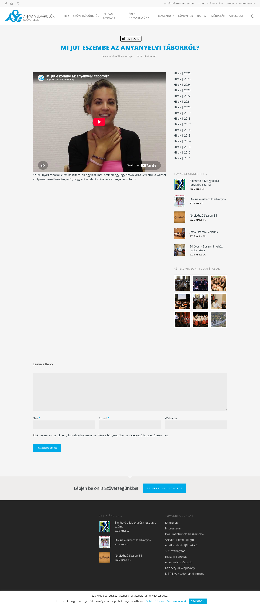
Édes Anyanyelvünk (139, 15)
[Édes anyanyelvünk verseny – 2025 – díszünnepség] (200, 319)
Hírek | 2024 (182, 85)
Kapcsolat (236, 15)
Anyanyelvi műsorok (178, 562)
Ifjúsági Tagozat (109, 15)
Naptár (202, 15)
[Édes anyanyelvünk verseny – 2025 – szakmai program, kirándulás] (218, 319)
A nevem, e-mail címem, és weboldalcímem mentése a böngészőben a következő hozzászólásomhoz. (102, 435)
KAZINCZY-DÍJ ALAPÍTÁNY (210, 3)
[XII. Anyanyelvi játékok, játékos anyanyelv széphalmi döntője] (182, 301)
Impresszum (173, 528)
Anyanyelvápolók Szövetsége (117, 56)
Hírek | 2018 (182, 118)
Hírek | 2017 (182, 124)
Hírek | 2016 (182, 130)
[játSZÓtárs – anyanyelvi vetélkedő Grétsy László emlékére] (182, 283)
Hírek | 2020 (182, 107)
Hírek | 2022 (182, 96)
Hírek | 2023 (182, 90)
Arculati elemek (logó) (179, 540)
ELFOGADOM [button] (197, 601)
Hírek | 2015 (182, 135)
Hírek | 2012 (182, 152)
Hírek (65, 15)
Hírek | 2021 (182, 102)
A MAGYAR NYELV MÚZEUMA (240, 3)
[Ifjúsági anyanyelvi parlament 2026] (200, 301)
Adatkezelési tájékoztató (181, 545)
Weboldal (171, 418)
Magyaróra (166, 15)
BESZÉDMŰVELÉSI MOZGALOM (179, 3)
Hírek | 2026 (182, 73)
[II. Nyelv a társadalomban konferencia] (200, 283)
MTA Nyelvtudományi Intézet (184, 574)
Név (36, 418)
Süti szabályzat (175, 551)
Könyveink (185, 15)
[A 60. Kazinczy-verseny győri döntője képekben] (218, 283)
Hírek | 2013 (131, 38)
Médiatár (218, 15)
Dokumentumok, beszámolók (184, 534)
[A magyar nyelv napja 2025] (182, 319)
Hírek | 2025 (182, 79)
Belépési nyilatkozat (165, 488)
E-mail (104, 418)
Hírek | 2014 (182, 141)
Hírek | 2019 (182, 113)
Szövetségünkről (86, 15)
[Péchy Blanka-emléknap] (218, 301)
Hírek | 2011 (182, 158)
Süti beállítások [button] (155, 601)
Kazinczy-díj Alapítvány (180, 568)
